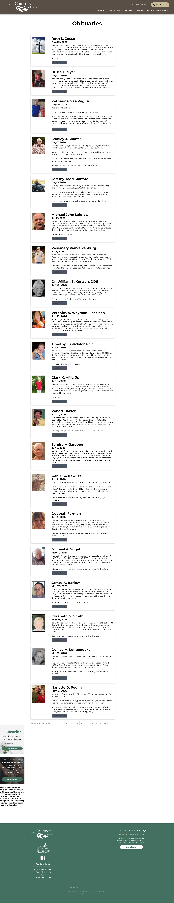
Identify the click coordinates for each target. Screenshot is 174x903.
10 (96, 723)
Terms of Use (88, 894)
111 (109, 723)
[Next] (113, 723)
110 (105, 723)
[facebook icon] (43, 858)
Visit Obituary (59, 62)
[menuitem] (102, 10)
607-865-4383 (44, 878)
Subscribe (12, 748)
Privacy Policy (76, 894)
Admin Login (98, 894)
